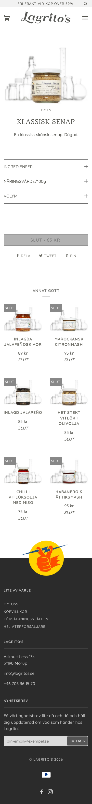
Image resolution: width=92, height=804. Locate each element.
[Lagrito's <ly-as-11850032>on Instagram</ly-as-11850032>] (50, 792)
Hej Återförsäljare (24, 626)
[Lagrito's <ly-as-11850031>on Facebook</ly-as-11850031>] (41, 792)
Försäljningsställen (26, 619)
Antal (46, 213)
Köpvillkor (15, 611)
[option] (46, 74)
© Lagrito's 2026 (46, 759)
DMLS (46, 110)
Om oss (11, 604)
